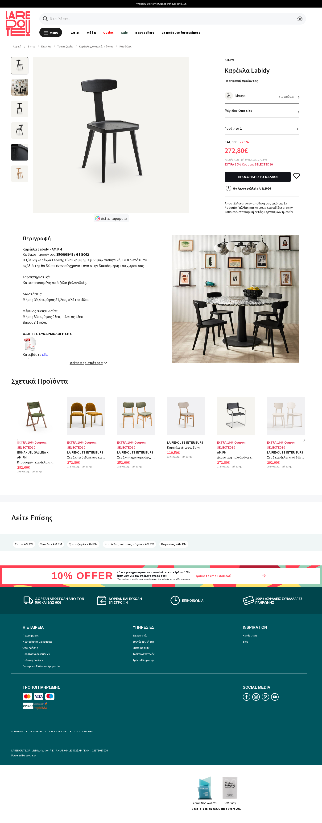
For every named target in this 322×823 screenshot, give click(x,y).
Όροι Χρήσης (30, 647)
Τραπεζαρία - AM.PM (83, 544)
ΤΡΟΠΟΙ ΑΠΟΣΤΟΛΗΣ (57, 731)
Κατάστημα (250, 635)
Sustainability (141, 647)
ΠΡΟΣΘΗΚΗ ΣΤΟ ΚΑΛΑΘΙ (258, 177)
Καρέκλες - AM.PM (173, 544)
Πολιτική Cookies (33, 660)
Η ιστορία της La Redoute (37, 641)
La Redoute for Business (181, 32)
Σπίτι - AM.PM (24, 544)
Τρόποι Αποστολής (144, 654)
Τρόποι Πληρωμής (143, 660)
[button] (45, 18)
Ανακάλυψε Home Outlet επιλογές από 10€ (161, 3)
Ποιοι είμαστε (30, 635)
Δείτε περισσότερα (86, 362)
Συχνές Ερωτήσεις (143, 641)
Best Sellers (144, 32)
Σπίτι (75, 32)
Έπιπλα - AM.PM (51, 544)
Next (306, 444)
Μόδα (91, 32)
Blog (245, 641)
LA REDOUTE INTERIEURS (85, 452)
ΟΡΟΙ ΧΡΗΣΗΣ (35, 731)
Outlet (108, 32)
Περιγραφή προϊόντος (241, 81)
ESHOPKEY (30, 755)
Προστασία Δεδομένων (36, 654)
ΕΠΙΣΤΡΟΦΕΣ (17, 731)
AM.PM (229, 60)
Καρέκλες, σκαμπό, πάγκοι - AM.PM (129, 544)
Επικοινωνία (140, 635)
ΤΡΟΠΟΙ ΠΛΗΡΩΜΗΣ (83, 731)
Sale (124, 32)
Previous (20, 444)
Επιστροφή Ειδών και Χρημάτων (41, 666)
